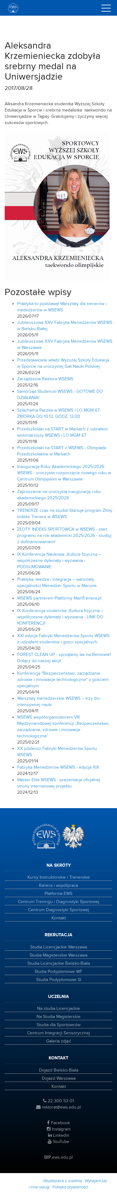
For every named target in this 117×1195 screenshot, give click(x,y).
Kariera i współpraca (58, 885)
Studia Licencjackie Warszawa (58, 947)
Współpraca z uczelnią (62, 1180)
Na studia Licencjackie (58, 1008)
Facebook (60, 1122)
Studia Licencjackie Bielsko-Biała (58, 963)
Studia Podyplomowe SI (58, 979)
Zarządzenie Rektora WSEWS (45, 379)
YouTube (60, 1141)
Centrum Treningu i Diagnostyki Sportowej (58, 901)
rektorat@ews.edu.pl (61, 1107)
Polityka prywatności (70, 1187)
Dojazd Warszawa (59, 1078)
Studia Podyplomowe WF (58, 971)
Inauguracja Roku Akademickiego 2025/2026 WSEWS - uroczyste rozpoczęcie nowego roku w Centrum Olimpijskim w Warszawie (64, 473)
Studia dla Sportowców (58, 1024)
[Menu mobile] (106, 9)
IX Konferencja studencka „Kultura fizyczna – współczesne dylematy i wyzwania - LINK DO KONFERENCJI (60, 617)
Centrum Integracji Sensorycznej (58, 1033)
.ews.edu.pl (58, 1157)
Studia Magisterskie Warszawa (58, 955)
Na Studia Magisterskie (58, 1016)
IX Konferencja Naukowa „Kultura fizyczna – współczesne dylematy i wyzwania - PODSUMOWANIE (59, 560)
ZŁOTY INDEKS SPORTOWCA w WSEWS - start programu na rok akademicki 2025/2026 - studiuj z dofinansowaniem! (64, 535)
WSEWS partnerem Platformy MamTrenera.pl (59, 598)
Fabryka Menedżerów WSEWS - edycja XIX (58, 767)
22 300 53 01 (60, 1101)
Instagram (61, 1129)
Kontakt (58, 918)
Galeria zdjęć (58, 1041)
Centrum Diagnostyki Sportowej (58, 909)
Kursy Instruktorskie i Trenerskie (58, 877)
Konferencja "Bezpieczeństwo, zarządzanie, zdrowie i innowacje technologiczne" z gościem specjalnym (63, 679)
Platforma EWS (58, 893)
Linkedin (60, 1135)
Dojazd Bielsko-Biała (58, 1070)
